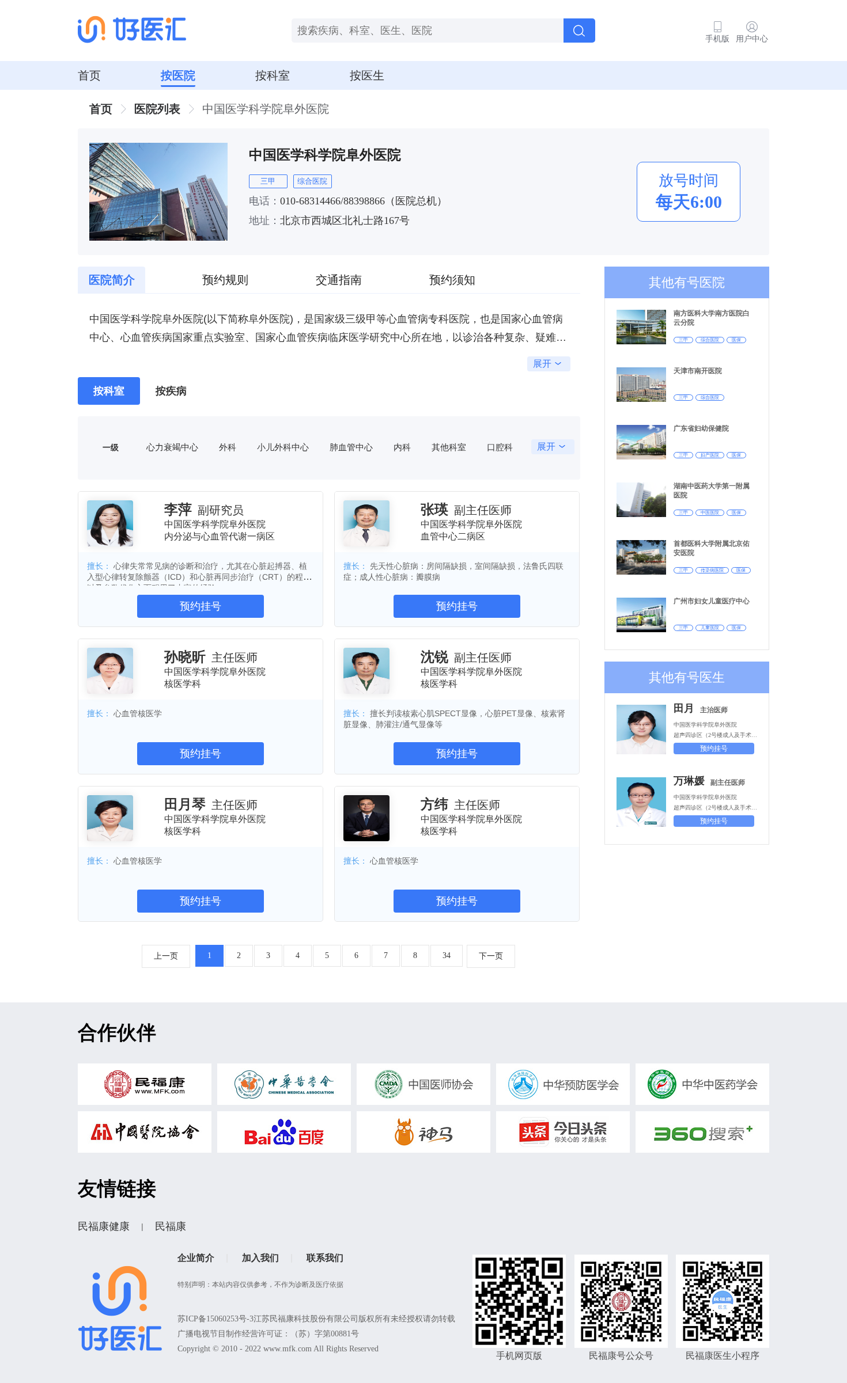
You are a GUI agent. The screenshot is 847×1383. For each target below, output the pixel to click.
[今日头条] (563, 1135)
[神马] (423, 1135)
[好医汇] (132, 30)
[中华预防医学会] (563, 1087)
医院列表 (157, 108)
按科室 (272, 75)
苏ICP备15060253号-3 (215, 1318)
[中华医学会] (284, 1087)
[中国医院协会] (144, 1135)
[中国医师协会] (423, 1087)
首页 (89, 75)
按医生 (367, 75)
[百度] (284, 1135)
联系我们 (325, 1258)
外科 (227, 447)
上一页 (166, 956)
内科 (402, 447)
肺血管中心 (351, 447)
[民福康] (144, 1087)
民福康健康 (104, 1226)
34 (447, 955)
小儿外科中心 (283, 447)
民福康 (170, 1226)
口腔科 (500, 447)
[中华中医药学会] (702, 1087)
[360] (702, 1135)
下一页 (491, 956)
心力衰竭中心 (172, 447)
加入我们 (260, 1258)
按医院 (178, 75)
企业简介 (195, 1258)
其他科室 (449, 447)
